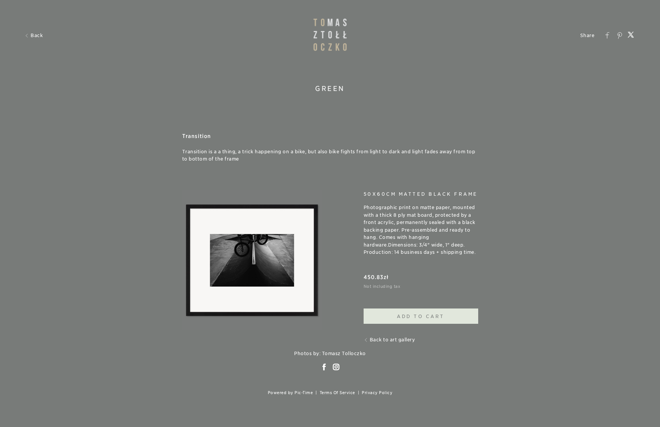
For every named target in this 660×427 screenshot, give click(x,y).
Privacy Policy (377, 392)
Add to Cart (421, 316)
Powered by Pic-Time (290, 392)
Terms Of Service (337, 392)
